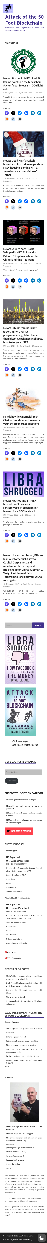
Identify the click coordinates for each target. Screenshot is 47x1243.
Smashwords (11, 887)
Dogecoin (10, 1032)
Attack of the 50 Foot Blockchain (24, 20)
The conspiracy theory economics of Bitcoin (24, 1028)
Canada (32, 868)
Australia (24, 868)
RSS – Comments (14, 958)
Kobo (8, 883)
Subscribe (12, 781)
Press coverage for (19, 1133)
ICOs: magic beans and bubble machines (22, 1041)
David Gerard (26, 93)
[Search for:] (24, 625)
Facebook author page (15, 1160)
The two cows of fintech (15, 997)
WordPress (17, 1240)
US (18, 868)
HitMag (29, 1240)
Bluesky (9, 1152)
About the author (13, 1164)
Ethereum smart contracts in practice (21, 1045)
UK (14, 868)
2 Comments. (37, 346)
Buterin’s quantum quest (16, 1037)
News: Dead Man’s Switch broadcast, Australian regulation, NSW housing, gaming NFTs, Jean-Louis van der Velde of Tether (23, 167)
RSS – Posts (11, 952)
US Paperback (13, 857)
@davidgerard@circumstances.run (20, 1147)
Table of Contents (12, 1022)
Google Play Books (13, 875)
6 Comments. (39, 93)
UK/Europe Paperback (17, 860)
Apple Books (11, 879)
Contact (9, 1168)
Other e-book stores (14, 891)
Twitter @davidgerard (15, 1156)
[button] (42, 1238)
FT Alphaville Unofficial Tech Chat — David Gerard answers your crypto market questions (21, 420)
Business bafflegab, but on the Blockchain (22, 1056)
